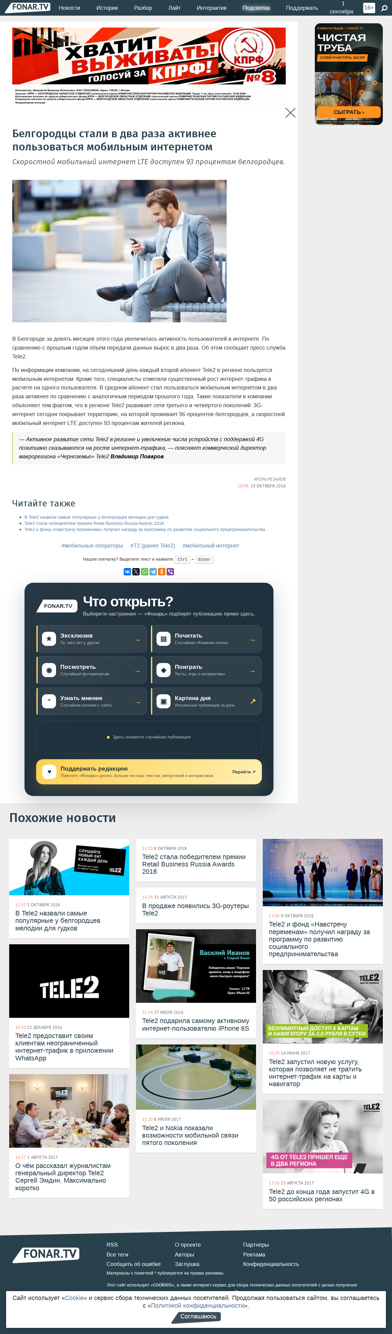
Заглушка (187, 1264)
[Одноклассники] (161, 571)
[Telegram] (153, 571)
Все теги (117, 1254)
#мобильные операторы (92, 545)
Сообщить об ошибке (134, 1264)
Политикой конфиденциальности (197, 1305)
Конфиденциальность (271, 1264)
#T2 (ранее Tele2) (152, 545)
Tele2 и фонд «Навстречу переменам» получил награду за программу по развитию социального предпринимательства (144, 529)
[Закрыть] (290, 113)
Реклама (254, 1254)
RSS (112, 1245)
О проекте (188, 1245)
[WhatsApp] (144, 571)
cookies (162, 1284)
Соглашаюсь (198, 1316)
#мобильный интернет (211, 545)
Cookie (74, 1298)
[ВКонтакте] (127, 571)
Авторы (184, 1254)
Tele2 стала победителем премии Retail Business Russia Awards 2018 (94, 523)
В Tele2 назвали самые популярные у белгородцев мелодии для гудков (96, 517)
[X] (136, 571)
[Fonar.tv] (28, 7)
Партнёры (256, 1245)
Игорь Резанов (270, 479)
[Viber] (170, 571)
